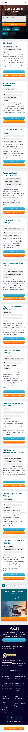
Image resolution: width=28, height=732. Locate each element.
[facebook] (7, 718)
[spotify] (20, 718)
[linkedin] (16, 718)
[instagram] (11, 718)
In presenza (6, 29)
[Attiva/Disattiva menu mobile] (25, 2)
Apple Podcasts (11, 648)
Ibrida (4, 33)
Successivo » (21, 586)
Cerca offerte (14, 24)
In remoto (15, 29)
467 (15, 586)
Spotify (4, 648)
